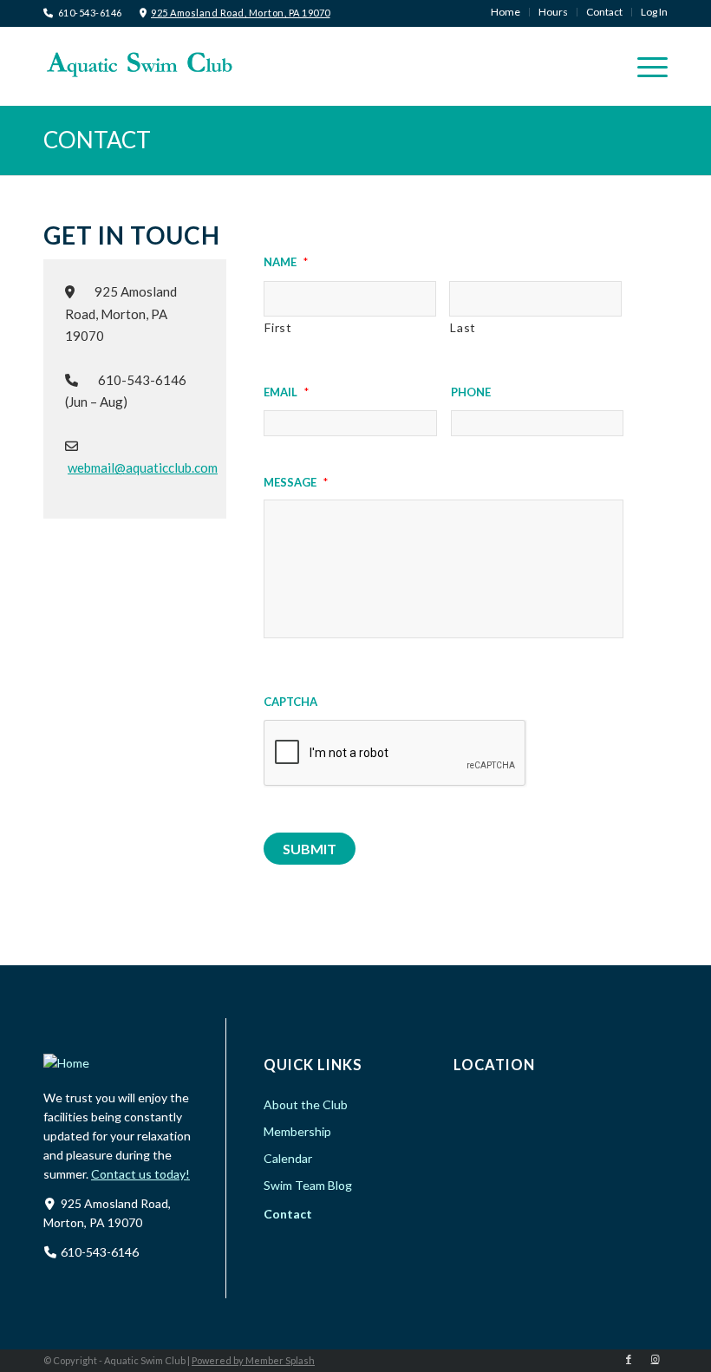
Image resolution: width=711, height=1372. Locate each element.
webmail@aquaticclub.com (143, 467)
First (277, 327)
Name (286, 260)
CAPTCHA (290, 699)
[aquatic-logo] (138, 64)
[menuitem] (506, 12)
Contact (97, 140)
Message (296, 480)
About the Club (306, 1104)
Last (463, 327)
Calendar (288, 1158)
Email (286, 390)
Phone (471, 390)
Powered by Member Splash (253, 1360)
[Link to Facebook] (629, 1359)
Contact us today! (140, 1173)
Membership (297, 1131)
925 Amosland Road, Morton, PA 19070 (240, 12)
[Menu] (644, 66)
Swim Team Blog (308, 1185)
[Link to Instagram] (655, 1359)
